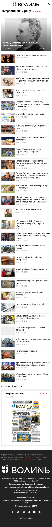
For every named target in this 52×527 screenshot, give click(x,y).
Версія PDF (43, 394)
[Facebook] (12, 512)
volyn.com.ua (32, 457)
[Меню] (2, 4)
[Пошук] (49, 4)
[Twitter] (18, 512)
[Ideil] (26, 518)
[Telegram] (29, 512)
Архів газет (37, 11)
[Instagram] (23, 512)
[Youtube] (34, 512)
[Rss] (40, 512)
